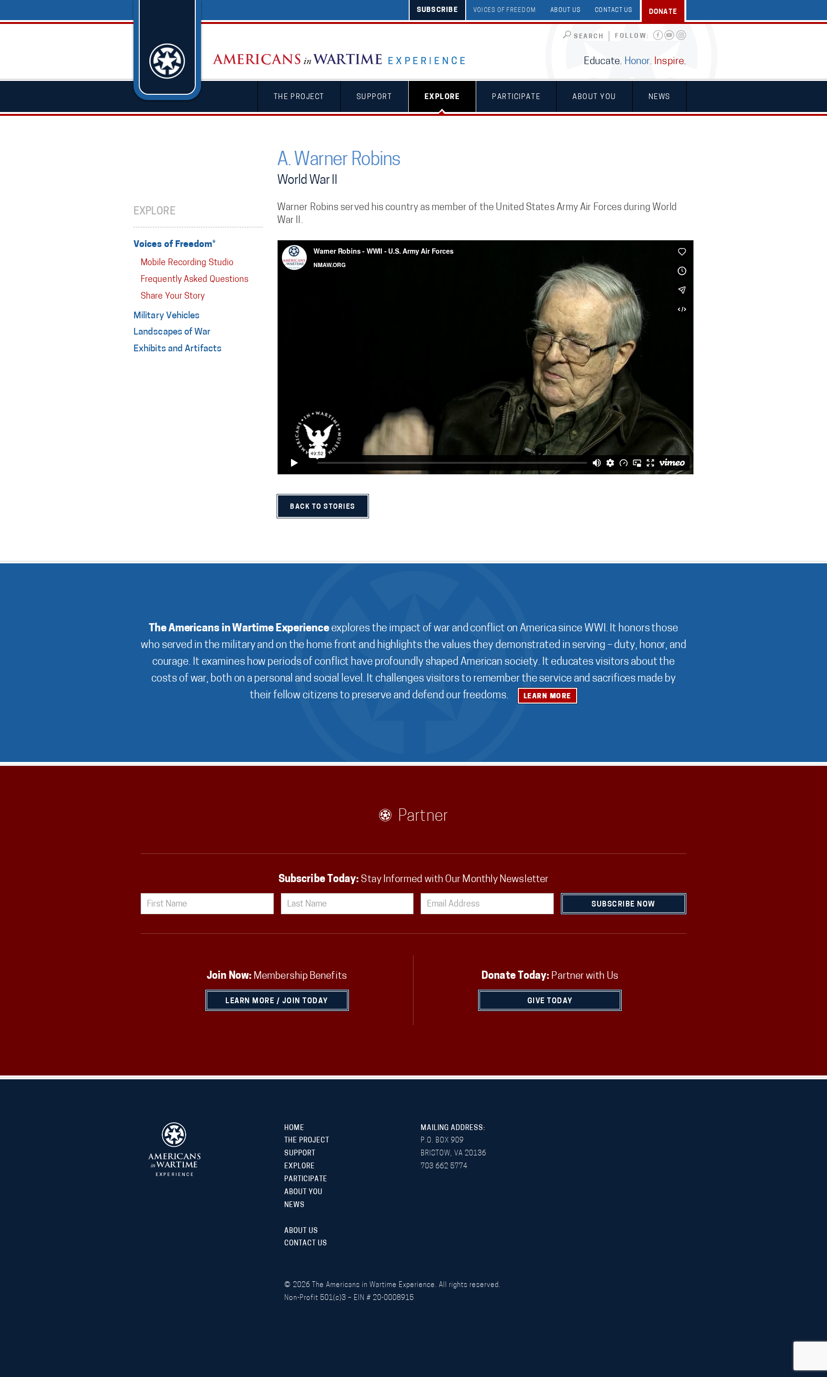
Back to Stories (323, 507)
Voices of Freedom (504, 10)
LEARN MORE (547, 696)
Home (294, 1128)
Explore (442, 97)
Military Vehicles (167, 316)
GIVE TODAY (550, 1001)
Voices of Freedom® (174, 244)
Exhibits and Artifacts (178, 349)
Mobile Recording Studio (187, 263)
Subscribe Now (624, 904)
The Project (299, 97)
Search (589, 37)
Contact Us (614, 10)
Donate (663, 12)
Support (374, 97)
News (659, 97)
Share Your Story (173, 296)
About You (594, 97)
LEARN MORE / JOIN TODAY (276, 1001)
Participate (516, 97)
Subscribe (437, 10)
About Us (565, 10)
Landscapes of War (172, 332)
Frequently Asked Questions (194, 280)
